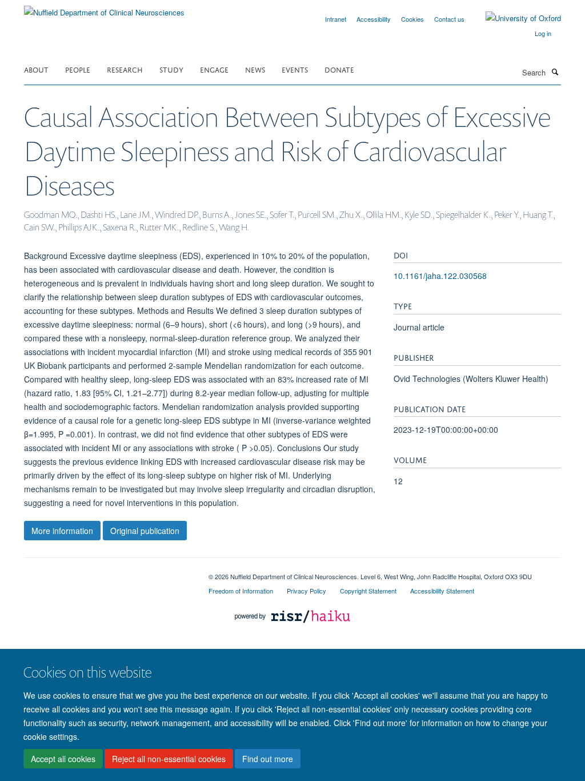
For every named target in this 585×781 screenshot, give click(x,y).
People (77, 68)
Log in (543, 33)
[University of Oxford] (514, 18)
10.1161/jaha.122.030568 (440, 275)
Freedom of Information (241, 590)
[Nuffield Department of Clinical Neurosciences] (104, 8)
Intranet (335, 18)
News (255, 68)
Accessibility (373, 18)
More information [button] (62, 530)
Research (125, 68)
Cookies (412, 18)
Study (171, 68)
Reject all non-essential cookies (169, 758)
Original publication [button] (144, 530)
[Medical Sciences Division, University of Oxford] (107, 572)
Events (295, 68)
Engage (214, 68)
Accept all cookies (63, 758)
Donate (339, 68)
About (36, 68)
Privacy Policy (306, 590)
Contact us (449, 18)
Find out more (267, 758)
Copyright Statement (368, 590)
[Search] (554, 71)
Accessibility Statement (442, 590)
